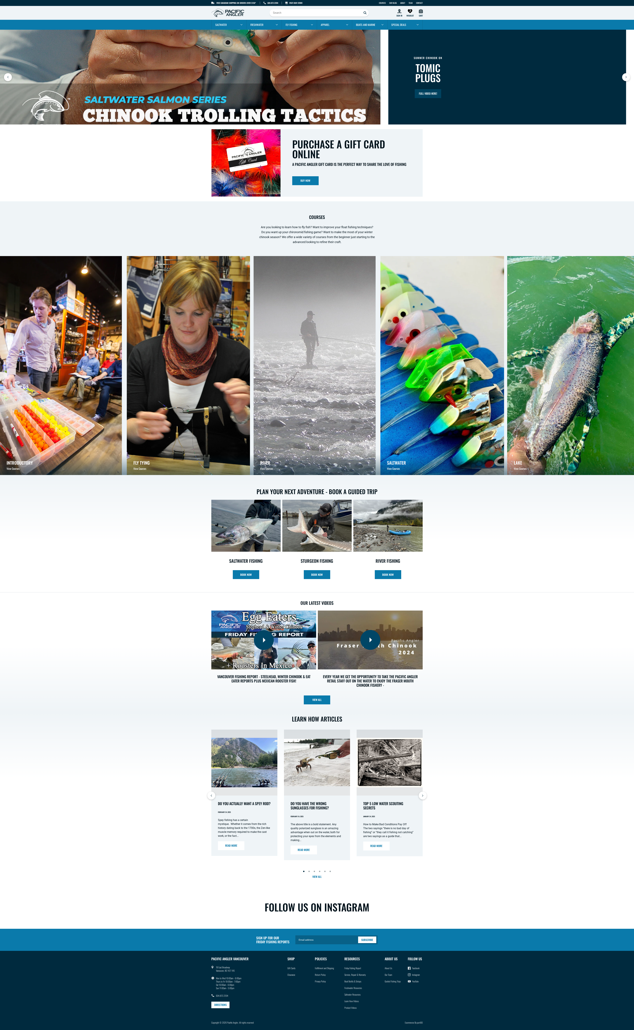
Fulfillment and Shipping (324, 968)
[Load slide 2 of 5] (311, 119)
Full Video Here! (428, 93)
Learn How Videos (351, 1001)
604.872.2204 (272, 2)
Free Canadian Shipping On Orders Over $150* (236, 2)
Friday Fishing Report (352, 968)
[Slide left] (211, 795)
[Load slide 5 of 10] (325, 871)
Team (411, 2)
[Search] (365, 12)
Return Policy (320, 974)
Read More (231, 845)
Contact (419, 2)
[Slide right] (423, 795)
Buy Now (305, 181)
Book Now (246, 575)
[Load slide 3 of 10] (314, 871)
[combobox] (319, 12)
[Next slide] (626, 77)
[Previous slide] (8, 77)
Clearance (291, 974)
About (402, 2)
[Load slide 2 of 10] (309, 871)
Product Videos (350, 1007)
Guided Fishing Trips (393, 981)
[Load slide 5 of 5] (327, 119)
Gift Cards (291, 968)
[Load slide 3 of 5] (317, 119)
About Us (388, 968)
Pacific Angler (232, 1022)
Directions (220, 1005)
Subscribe (367, 940)
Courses (382, 2)
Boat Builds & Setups (352, 981)
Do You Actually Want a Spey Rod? (244, 803)
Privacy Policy (320, 981)
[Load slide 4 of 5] (322, 119)
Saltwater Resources (352, 994)
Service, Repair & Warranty (355, 974)
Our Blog (393, 2)
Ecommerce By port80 (414, 1022)
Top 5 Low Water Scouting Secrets (383, 805)
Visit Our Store (295, 2)
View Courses (13, 468)
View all (317, 700)
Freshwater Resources (353, 988)
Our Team (388, 974)
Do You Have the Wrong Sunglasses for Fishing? (310, 805)
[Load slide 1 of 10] (303, 871)
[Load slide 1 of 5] (306, 119)
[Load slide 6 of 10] (330, 871)
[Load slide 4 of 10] (319, 871)
